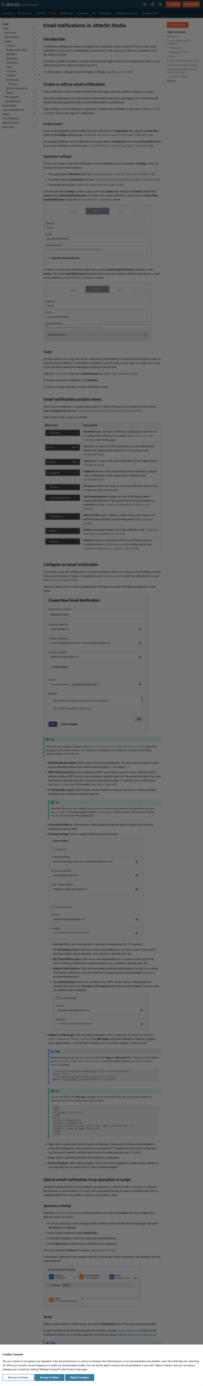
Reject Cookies (79, 1377)
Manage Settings (18, 1377)
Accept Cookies (49, 1377)
